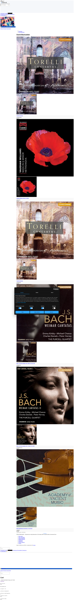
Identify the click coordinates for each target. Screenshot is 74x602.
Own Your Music (22, 537)
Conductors (12, 14)
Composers (2, 13)
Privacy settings (22, 542)
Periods (4, 28)
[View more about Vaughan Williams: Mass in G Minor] (45, 176)
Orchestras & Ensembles (5, 14)
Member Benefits (22, 539)
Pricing (20, 543)
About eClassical (22, 538)
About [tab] (52, 292)
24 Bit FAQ (21, 540)
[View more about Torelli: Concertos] (45, 93)
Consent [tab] (21, 292)
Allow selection (37, 312)
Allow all (51, 312)
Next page (23, 532)
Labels (6, 13)
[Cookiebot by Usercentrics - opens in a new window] (54, 289)
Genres (1, 28)
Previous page (19, 532)
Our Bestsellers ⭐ (3, 15)
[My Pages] (2, 11)
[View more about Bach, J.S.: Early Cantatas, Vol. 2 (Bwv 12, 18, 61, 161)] (45, 341)
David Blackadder (21, 32)
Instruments (8, 28)
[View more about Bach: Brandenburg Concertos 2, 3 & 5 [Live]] (45, 506)
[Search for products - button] (8, 4)
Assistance (21, 541)
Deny (22, 312)
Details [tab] (37, 292)
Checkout (2, 581)
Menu (3, 1)
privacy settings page (22, 302)
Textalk (34, 545)
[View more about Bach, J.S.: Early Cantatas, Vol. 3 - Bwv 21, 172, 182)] (45, 423)
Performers (10, 13)
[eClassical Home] (8, 2)
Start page (21, 536)
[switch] (31, 308)
